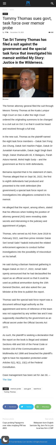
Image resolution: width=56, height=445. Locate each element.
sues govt (27, 389)
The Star (7, 379)
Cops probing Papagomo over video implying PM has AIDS (14, 425)
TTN (6, 32)
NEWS (12, 10)
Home (5, 10)
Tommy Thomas (10, 392)
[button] (5, 440)
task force (37, 389)
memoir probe (16, 389)
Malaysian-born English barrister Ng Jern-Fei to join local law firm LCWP (41, 425)
